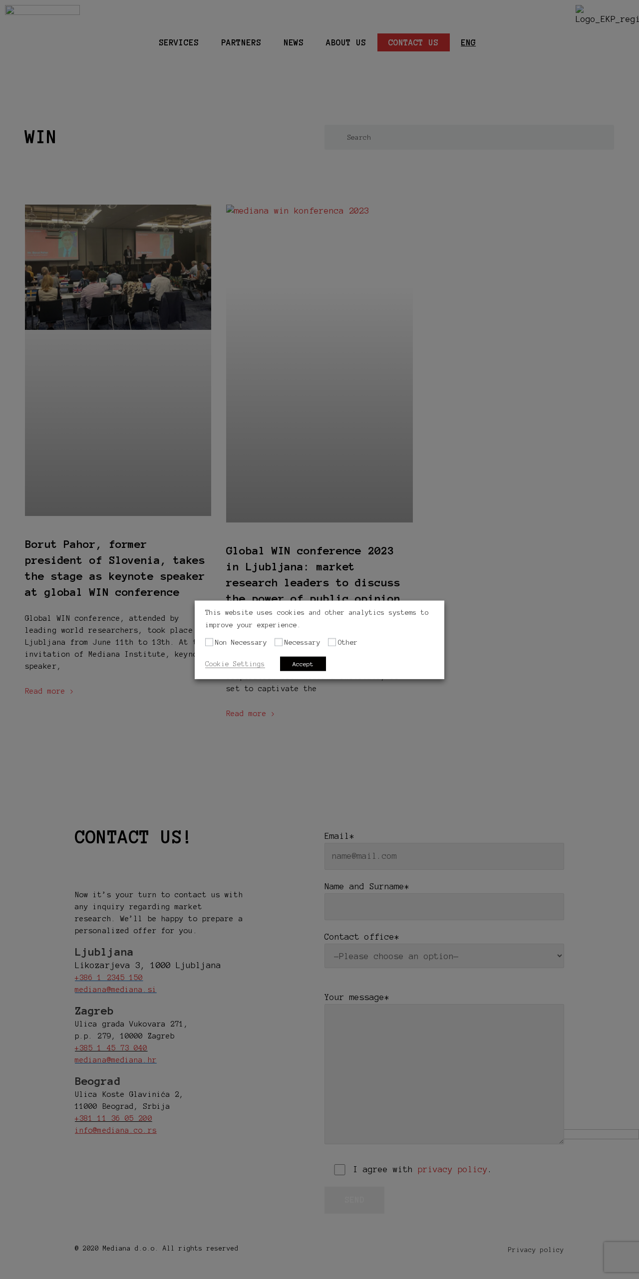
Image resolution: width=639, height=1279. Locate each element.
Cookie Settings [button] (235, 663)
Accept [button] (303, 663)
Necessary (302, 642)
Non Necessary (241, 642)
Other (348, 642)
